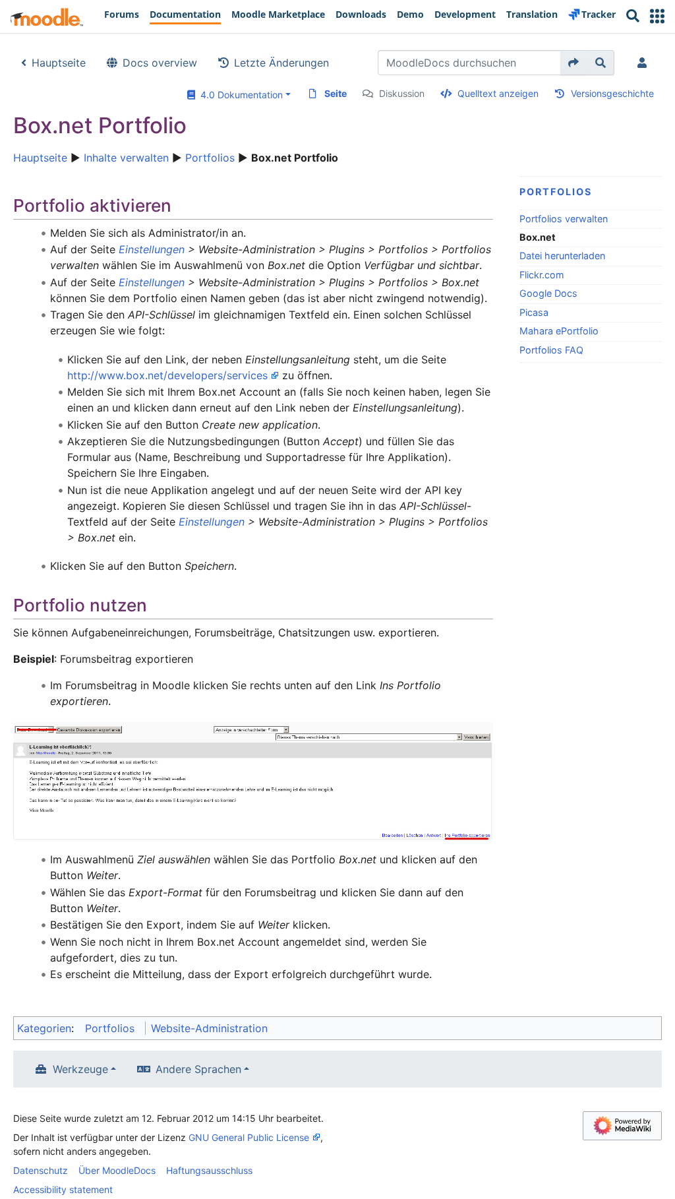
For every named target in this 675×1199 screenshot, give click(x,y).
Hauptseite (59, 62)
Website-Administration (209, 1028)
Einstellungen (152, 249)
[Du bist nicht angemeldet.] (644, 62)
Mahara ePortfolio (559, 330)
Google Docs (548, 293)
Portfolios (210, 157)
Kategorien (44, 1028)
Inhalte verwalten (126, 157)
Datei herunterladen (562, 255)
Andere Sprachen (198, 1069)
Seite (335, 93)
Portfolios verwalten (563, 218)
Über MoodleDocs (117, 1170)
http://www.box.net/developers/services (167, 375)
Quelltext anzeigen (498, 93)
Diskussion (402, 93)
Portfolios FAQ (551, 349)
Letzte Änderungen (281, 62)
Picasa (533, 312)
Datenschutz (40, 1170)
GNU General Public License (249, 1137)
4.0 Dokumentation (239, 94)
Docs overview (160, 62)
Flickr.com (541, 274)
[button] (657, 16)
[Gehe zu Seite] (573, 62)
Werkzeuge (80, 1069)
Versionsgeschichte (612, 93)
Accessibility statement (63, 1189)
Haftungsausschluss (209, 1170)
